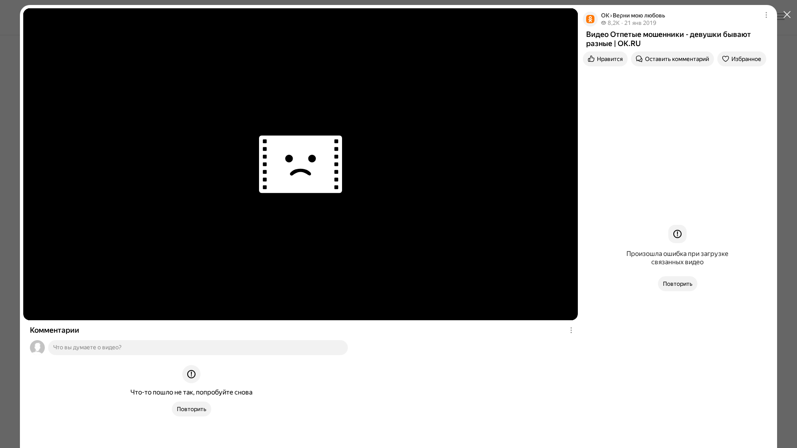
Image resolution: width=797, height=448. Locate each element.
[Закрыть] (787, 15)
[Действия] (571, 330)
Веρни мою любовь (639, 15)
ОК (605, 15)
